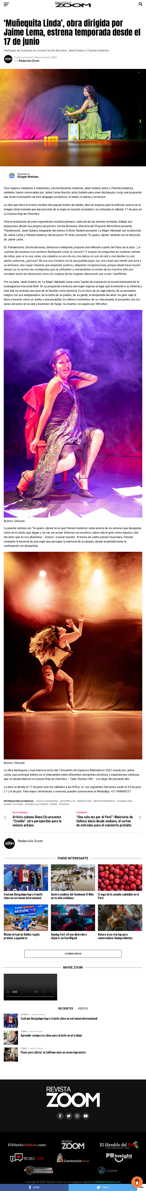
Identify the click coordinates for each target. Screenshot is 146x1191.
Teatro (65, 804)
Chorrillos (68, 801)
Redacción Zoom (29, 60)
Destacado (85, 801)
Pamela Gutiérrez (37, 804)
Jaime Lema (125, 801)
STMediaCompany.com (107, 1182)
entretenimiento (105, 801)
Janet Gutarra (14, 804)
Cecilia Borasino (47, 801)
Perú (54, 804)
